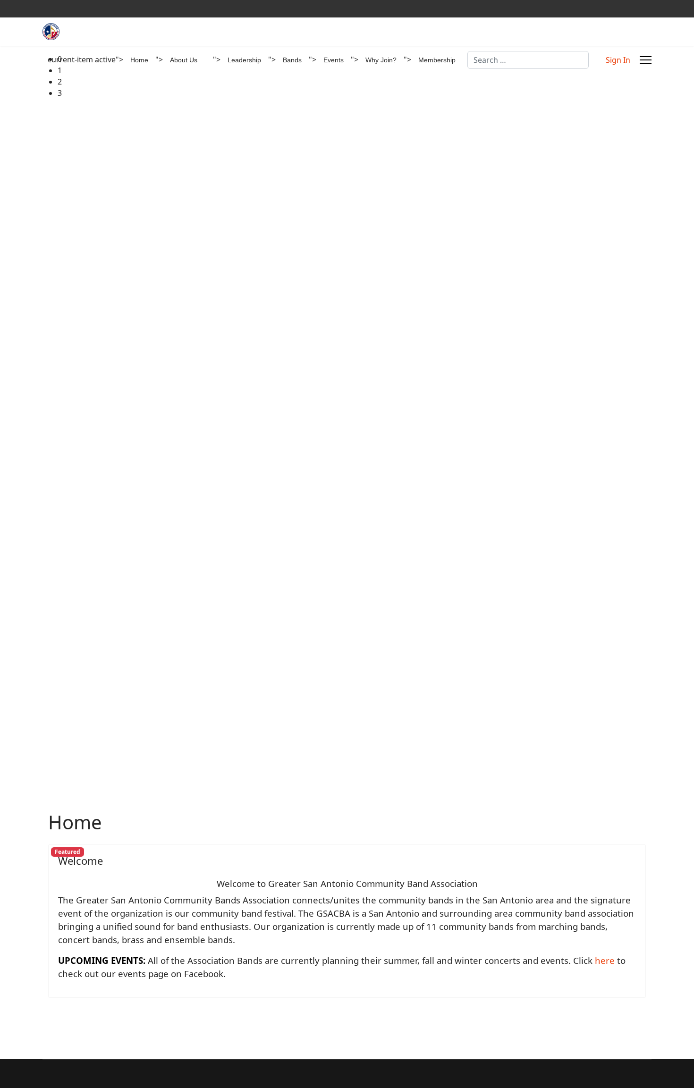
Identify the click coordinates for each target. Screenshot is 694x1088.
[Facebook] (649, 8)
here (605, 960)
